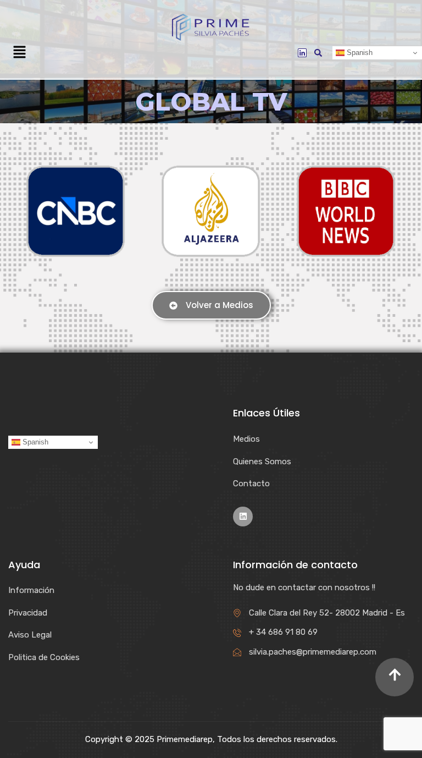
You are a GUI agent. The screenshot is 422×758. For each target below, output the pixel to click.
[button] (19, 53)
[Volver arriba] (394, 677)
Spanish (359, 52)
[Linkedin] (302, 52)
